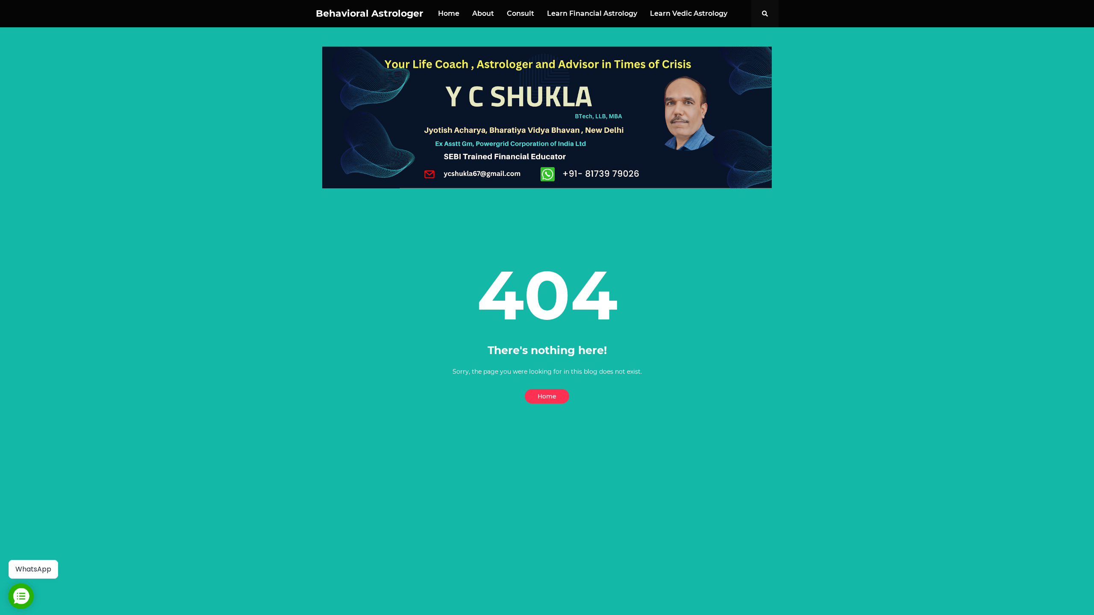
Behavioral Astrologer (369, 13)
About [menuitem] (483, 13)
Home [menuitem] (448, 13)
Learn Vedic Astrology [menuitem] (688, 13)
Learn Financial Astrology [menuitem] (592, 13)
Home (547, 396)
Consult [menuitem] (520, 13)
